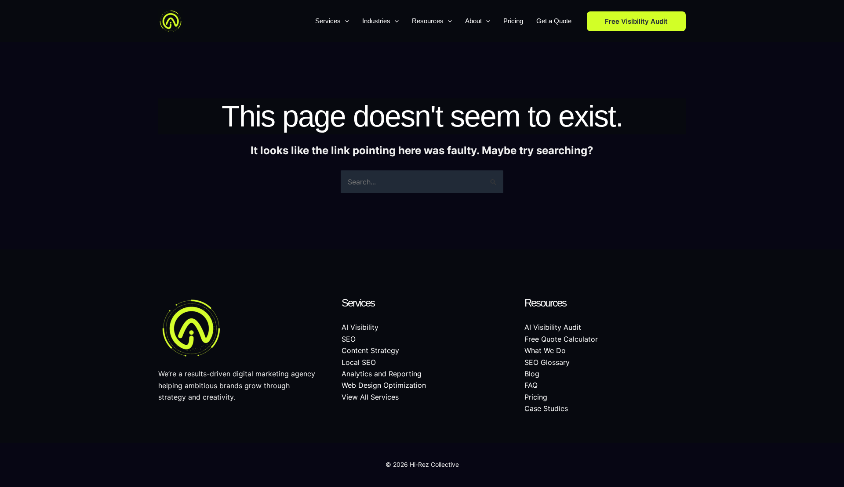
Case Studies (546, 408)
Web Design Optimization (384, 385)
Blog (531, 373)
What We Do (545, 350)
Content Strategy (370, 350)
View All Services (370, 397)
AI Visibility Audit (552, 327)
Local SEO (359, 362)
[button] (345, 21)
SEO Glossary (547, 362)
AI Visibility (360, 327)
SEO (349, 339)
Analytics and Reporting (382, 373)
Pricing (535, 397)
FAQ (531, 385)
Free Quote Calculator (561, 339)
